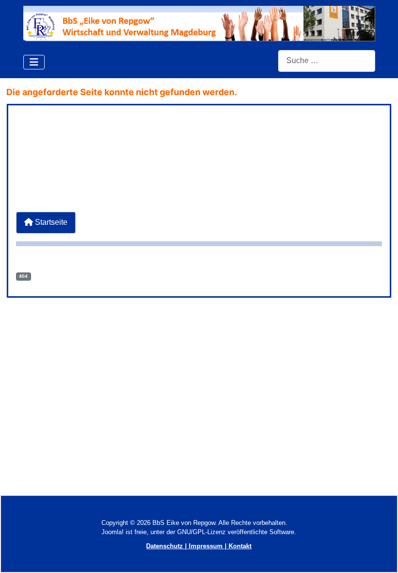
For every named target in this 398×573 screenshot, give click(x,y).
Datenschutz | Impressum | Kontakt (198, 546)
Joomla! (112, 532)
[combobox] (326, 61)
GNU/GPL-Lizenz (201, 532)
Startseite (50, 222)
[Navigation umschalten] (34, 62)
